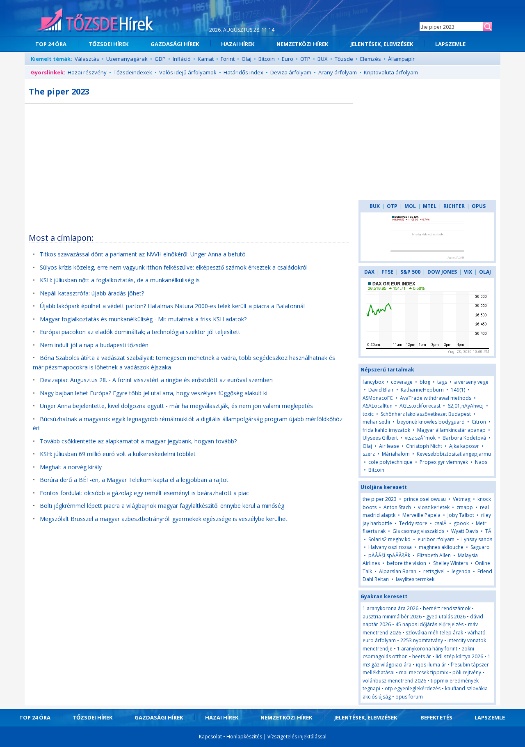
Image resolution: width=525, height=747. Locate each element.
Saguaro (480, 547)
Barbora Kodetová (464, 437)
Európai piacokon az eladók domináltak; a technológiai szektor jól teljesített (140, 332)
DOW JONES (442, 271)
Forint (228, 58)
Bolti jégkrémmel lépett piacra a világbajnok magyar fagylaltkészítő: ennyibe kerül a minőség (162, 506)
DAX (369, 271)
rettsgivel (434, 571)
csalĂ (441, 523)
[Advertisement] (189, 165)
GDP (160, 58)
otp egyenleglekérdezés (413, 688)
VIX (468, 271)
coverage (402, 381)
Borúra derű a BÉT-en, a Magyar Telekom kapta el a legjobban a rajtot (134, 480)
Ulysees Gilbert (380, 437)
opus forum (409, 696)
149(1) (458, 389)
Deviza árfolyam (290, 72)
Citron (479, 421)
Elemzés (370, 58)
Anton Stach (397, 507)
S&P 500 (410, 271)
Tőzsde (344, 58)
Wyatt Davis (464, 531)
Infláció (182, 58)
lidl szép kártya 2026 (459, 656)
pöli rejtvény (466, 672)
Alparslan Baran (397, 571)
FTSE (387, 271)
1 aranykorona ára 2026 (390, 608)
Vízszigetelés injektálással (296, 736)
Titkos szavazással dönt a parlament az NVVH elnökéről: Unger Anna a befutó (143, 254)
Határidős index (243, 72)
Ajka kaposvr (464, 446)
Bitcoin (266, 58)
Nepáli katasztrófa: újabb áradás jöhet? (92, 293)
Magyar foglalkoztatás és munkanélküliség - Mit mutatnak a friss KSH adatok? (143, 319)
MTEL (429, 206)
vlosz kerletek (434, 507)
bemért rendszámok (446, 608)
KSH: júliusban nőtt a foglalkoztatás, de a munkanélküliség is (120, 280)
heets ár (421, 656)
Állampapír (401, 58)
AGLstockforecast (420, 405)
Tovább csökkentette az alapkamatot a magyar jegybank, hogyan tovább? (138, 441)
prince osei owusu (425, 499)
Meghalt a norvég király (71, 467)
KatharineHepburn (422, 389)
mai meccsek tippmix (423, 672)
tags (442, 381)
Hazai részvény (87, 72)
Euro (287, 58)
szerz (369, 453)
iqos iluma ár (431, 664)
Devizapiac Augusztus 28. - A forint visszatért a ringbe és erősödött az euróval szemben (156, 380)
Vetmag (461, 499)
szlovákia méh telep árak (434, 632)
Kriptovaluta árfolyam (391, 72)
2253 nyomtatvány (421, 640)
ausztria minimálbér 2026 (392, 616)
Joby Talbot (460, 515)
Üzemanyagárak (127, 58)
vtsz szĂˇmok (421, 437)
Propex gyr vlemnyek (444, 462)
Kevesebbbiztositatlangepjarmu (454, 453)
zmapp (465, 507)
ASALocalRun (378, 405)
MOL (410, 206)
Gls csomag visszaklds (418, 531)
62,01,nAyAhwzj (465, 405)
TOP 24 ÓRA (50, 44)
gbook (461, 523)
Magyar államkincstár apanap (451, 430)
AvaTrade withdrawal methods (435, 397)
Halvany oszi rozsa (390, 547)
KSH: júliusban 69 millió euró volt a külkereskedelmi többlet (118, 454)
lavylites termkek (415, 579)
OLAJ (485, 271)
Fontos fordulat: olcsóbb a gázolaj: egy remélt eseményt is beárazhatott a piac (144, 493)
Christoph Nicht (424, 446)
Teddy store (413, 523)
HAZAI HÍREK (237, 44)
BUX (322, 58)
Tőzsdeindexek (133, 72)
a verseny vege (471, 381)
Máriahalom (396, 453)
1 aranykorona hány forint (427, 648)
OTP (305, 58)
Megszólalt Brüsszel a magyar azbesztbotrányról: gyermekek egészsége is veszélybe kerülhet (164, 519)
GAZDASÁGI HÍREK (175, 44)
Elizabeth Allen (434, 555)
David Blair (381, 389)
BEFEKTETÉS (436, 717)
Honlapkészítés (244, 736)
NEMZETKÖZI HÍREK (302, 44)
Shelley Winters (450, 563)
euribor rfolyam (436, 539)
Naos (481, 462)
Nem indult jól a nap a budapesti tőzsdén (94, 345)
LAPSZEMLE (450, 44)
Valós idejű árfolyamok (188, 72)
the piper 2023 (380, 499)
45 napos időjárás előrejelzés (429, 624)
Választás (87, 58)
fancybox (373, 381)
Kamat (206, 58)
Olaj (246, 58)
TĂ (488, 531)
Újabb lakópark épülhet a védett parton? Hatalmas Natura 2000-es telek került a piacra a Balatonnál (172, 306)
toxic (368, 413)
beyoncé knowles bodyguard (431, 421)
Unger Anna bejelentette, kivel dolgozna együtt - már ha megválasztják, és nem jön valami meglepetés (176, 406)
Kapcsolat (210, 736)
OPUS (479, 206)
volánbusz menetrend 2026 (394, 680)
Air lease (389, 446)
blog (425, 381)
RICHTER (454, 206)
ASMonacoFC (378, 397)
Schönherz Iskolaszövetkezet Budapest (426, 413)
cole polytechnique (390, 462)
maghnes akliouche (441, 547)
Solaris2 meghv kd (389, 539)
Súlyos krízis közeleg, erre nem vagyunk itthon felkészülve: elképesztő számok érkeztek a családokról (174, 267)
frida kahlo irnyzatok (386, 430)
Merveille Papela (421, 515)
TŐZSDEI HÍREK (108, 44)
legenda (461, 571)
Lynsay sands (476, 539)
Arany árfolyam (337, 72)
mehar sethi (376, 421)
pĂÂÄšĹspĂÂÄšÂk (389, 555)
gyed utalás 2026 (446, 616)
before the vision (406, 563)
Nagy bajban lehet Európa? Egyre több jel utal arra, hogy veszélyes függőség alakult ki (153, 393)
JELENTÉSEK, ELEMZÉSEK (381, 44)
